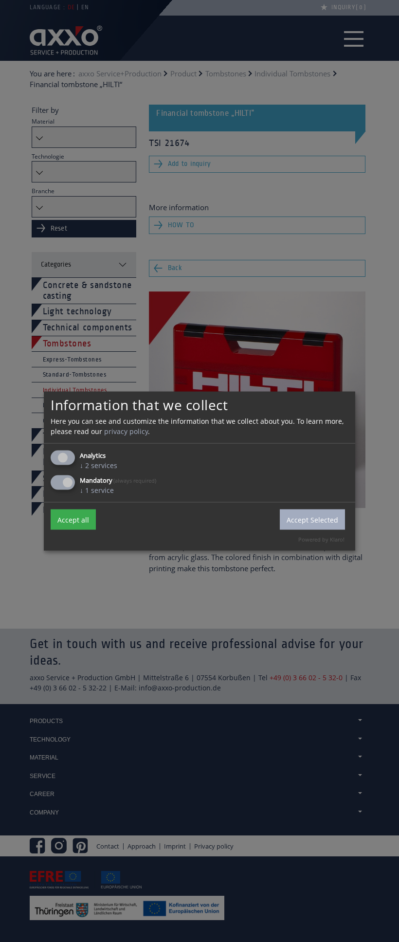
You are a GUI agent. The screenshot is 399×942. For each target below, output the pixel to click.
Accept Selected (312, 519)
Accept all (73, 519)
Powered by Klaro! (321, 539)
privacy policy (126, 431)
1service (97, 490)
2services (98, 465)
